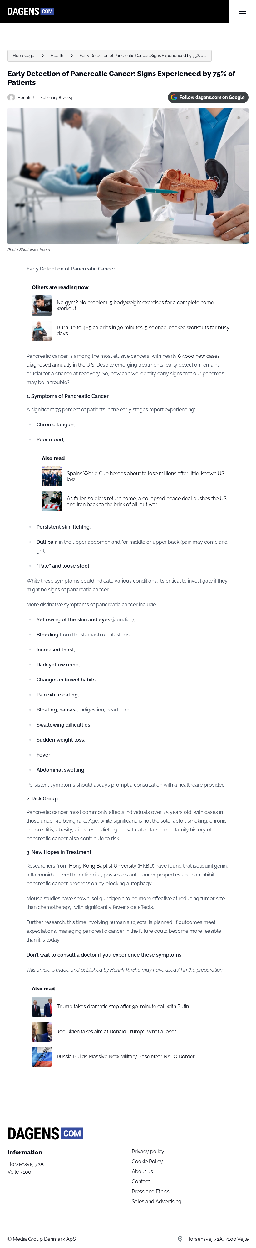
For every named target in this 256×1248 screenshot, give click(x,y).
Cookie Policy (147, 1161)
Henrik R (25, 97)
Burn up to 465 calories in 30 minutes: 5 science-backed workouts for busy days (143, 330)
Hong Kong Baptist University (102, 866)
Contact (141, 1181)
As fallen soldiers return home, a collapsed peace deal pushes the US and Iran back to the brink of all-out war (147, 501)
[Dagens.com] (118, 11)
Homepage (23, 55)
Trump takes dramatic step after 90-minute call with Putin (123, 1006)
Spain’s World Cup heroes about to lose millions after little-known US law (145, 476)
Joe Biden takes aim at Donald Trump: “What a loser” (117, 1032)
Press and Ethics (151, 1191)
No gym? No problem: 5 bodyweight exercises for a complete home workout (135, 305)
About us (142, 1171)
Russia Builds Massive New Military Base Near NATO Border (126, 1057)
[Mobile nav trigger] (242, 11)
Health (57, 55)
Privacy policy (148, 1151)
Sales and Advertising (156, 1201)
